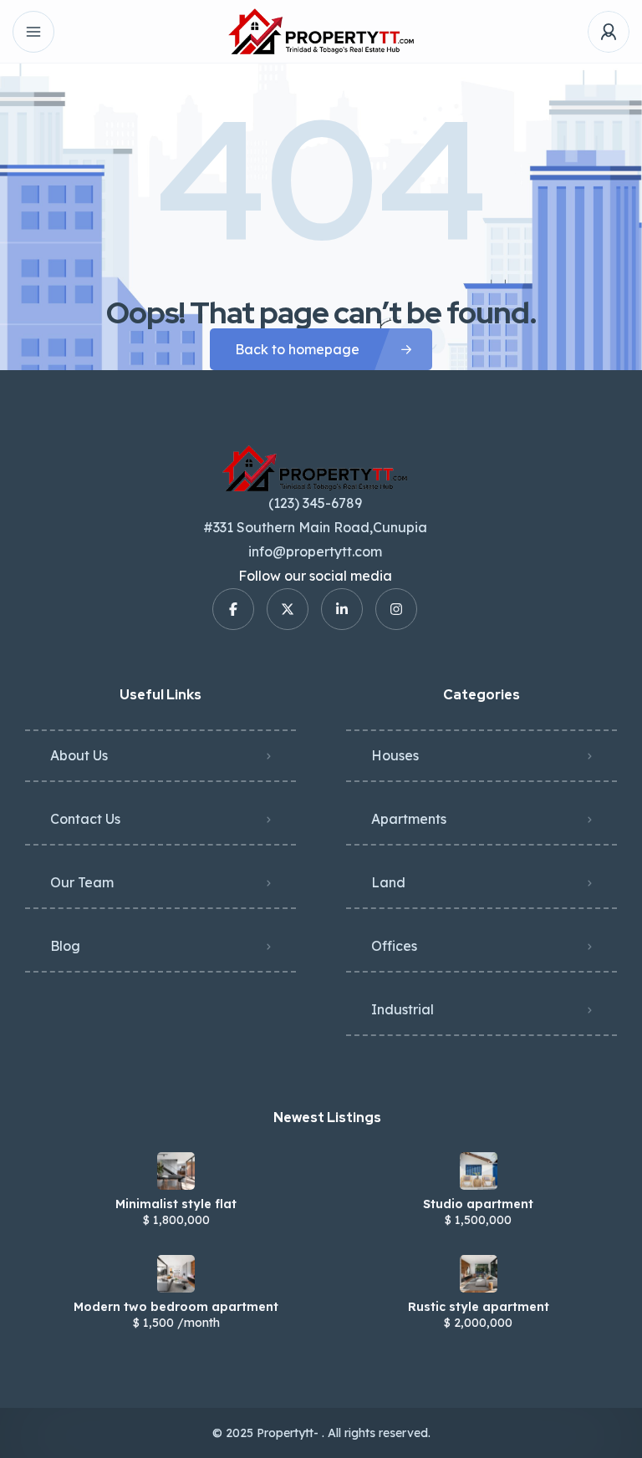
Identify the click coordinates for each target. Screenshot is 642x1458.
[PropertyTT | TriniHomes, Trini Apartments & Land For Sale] (320, 31)
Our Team (82, 882)
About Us (79, 755)
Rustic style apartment (478, 1307)
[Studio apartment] (478, 1171)
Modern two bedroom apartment (176, 1307)
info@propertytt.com (315, 551)
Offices (394, 945)
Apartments (408, 818)
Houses (395, 755)
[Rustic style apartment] (478, 1274)
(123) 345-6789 (315, 503)
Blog (65, 945)
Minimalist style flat (176, 1204)
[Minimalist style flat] (176, 1171)
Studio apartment (478, 1204)
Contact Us (85, 818)
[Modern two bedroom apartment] (176, 1274)
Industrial (402, 1009)
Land (388, 882)
